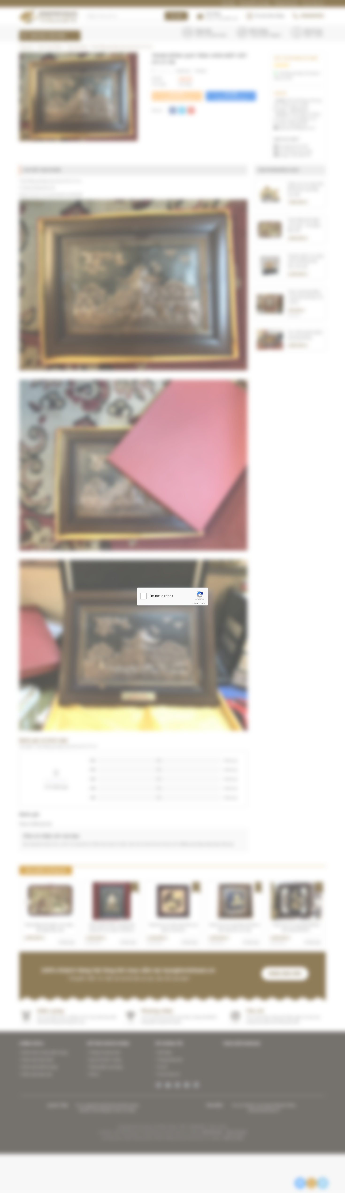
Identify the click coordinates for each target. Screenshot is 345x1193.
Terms (202, 603)
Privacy (195, 603)
